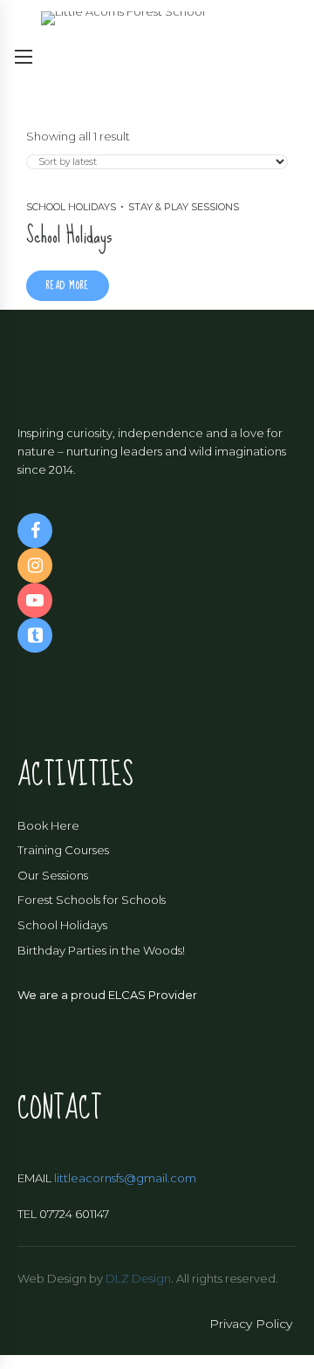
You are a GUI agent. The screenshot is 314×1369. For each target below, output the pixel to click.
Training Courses (63, 850)
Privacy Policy (250, 1323)
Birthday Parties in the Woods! (101, 950)
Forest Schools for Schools (91, 900)
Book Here (48, 825)
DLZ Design (138, 1278)
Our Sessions (52, 875)
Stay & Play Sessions (183, 207)
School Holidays (71, 207)
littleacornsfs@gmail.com (125, 1178)
